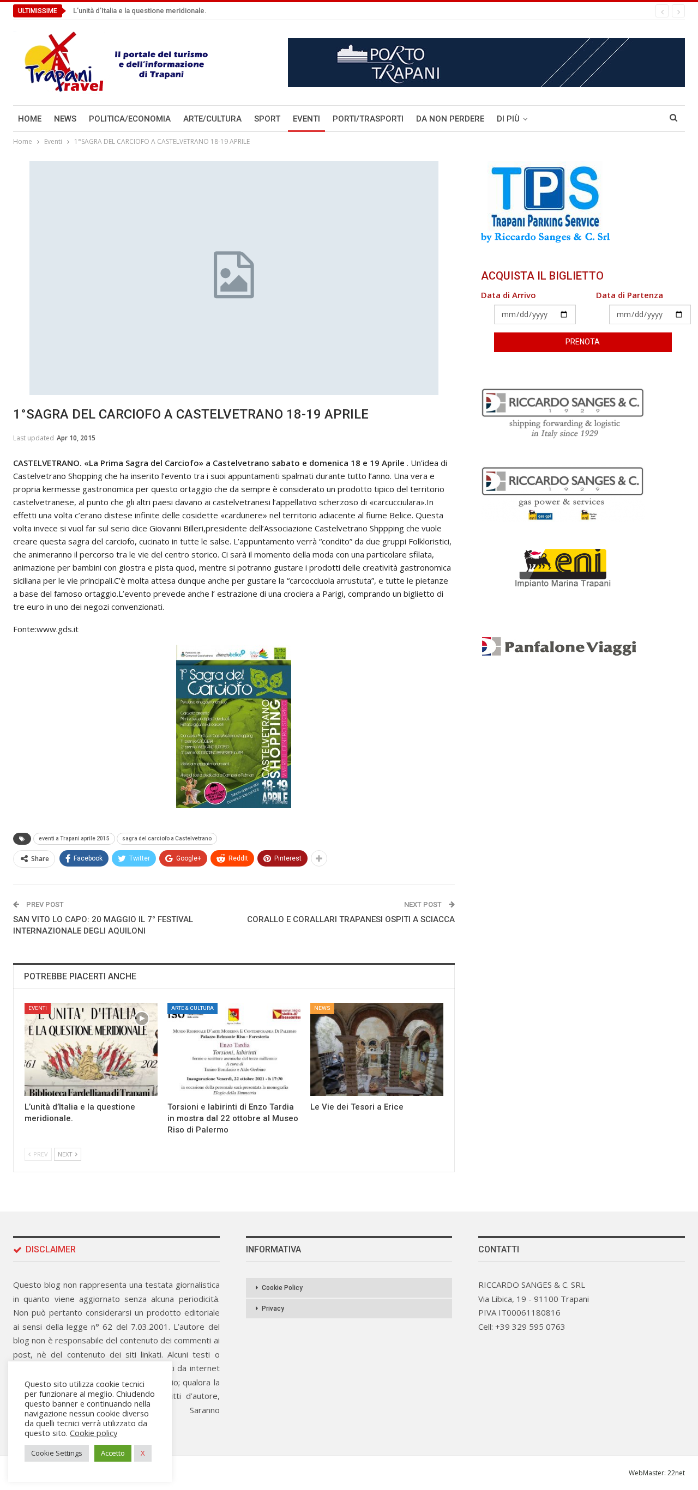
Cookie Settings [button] (56, 1453)
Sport (267, 119)
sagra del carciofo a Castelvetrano (167, 838)
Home (29, 119)
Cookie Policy (282, 1288)
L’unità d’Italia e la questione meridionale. (140, 11)
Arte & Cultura (192, 1008)
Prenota (582, 341)
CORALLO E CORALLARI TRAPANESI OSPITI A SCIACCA (351, 919)
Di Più (508, 119)
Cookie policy (93, 1432)
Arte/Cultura (212, 119)
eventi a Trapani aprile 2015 (74, 838)
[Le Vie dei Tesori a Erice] (376, 1049)
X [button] (143, 1453)
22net (676, 1472)
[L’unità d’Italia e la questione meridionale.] (91, 1049)
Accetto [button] (113, 1453)
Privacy (273, 1308)
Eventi (306, 119)
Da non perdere (450, 119)
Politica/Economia (130, 119)
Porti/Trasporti (368, 119)
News (65, 119)
